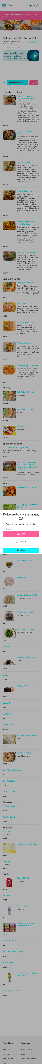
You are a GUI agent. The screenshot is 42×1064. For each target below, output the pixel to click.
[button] (21, 534)
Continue (21, 550)
